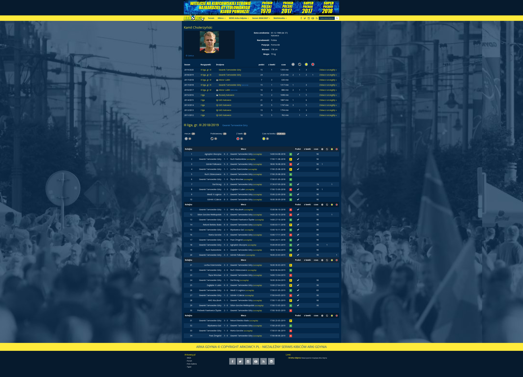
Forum (211, 18)
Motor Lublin (224, 80)
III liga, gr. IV (206, 80)
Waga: (266, 54)
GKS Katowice (225, 100)
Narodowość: (263, 40)
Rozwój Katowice (226, 95)
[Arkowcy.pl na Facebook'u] (301, 18)
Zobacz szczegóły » (328, 69)
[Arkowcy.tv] (313, 18)
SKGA (189, 358)
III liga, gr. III (206, 69)
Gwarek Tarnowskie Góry (230, 69)
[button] (337, 18)
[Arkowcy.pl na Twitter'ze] (305, 18)
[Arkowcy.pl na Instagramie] (309, 18)
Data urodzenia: (262, 32)
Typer (189, 367)
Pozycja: (266, 44)
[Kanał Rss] (317, 18)
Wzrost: (266, 49)
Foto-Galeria (192, 364)
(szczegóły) (257, 154)
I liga (203, 95)
